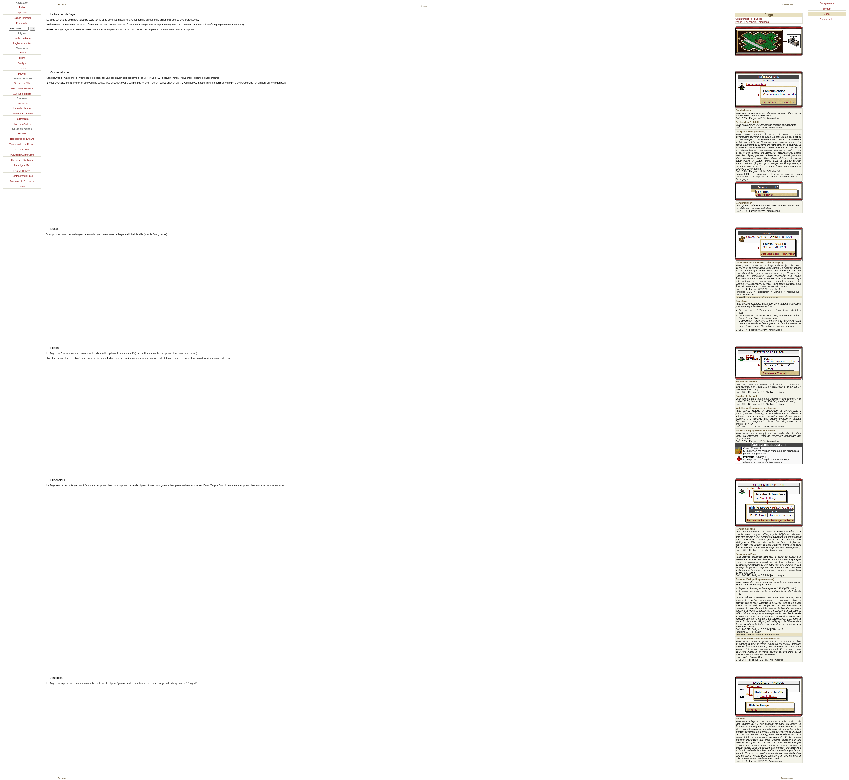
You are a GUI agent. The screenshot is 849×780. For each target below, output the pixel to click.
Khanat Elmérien (22, 170)
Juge (827, 14)
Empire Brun (22, 149)
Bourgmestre (827, 3)
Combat (22, 68)
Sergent (827, 8)
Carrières (22, 52)
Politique (22, 63)
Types (22, 58)
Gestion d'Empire (22, 93)
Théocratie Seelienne (22, 160)
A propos (22, 12)
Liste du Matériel (22, 108)
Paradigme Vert (22, 165)
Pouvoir (22, 73)
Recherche (22, 23)
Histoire (22, 133)
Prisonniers (750, 22)
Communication (743, 18)
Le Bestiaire (22, 119)
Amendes (764, 22)
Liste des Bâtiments (22, 113)
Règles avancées (22, 43)
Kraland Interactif (22, 18)
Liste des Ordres (22, 124)
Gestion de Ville (22, 83)
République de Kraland (22, 138)
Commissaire (827, 19)
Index (22, 7)
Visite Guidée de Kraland (22, 144)
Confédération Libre (22, 176)
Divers (22, 186)
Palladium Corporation (22, 154)
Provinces (22, 103)
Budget (758, 18)
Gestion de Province (22, 88)
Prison (738, 22)
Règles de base (22, 38)
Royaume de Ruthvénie (22, 181)
